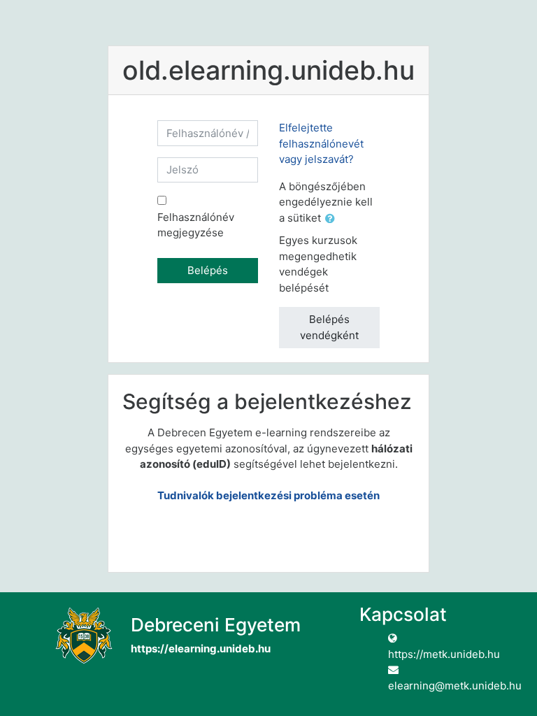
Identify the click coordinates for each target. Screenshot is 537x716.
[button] (333, 219)
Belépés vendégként (329, 327)
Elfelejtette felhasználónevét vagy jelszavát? (321, 143)
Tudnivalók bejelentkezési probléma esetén (268, 495)
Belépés (207, 270)
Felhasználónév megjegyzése (195, 225)
